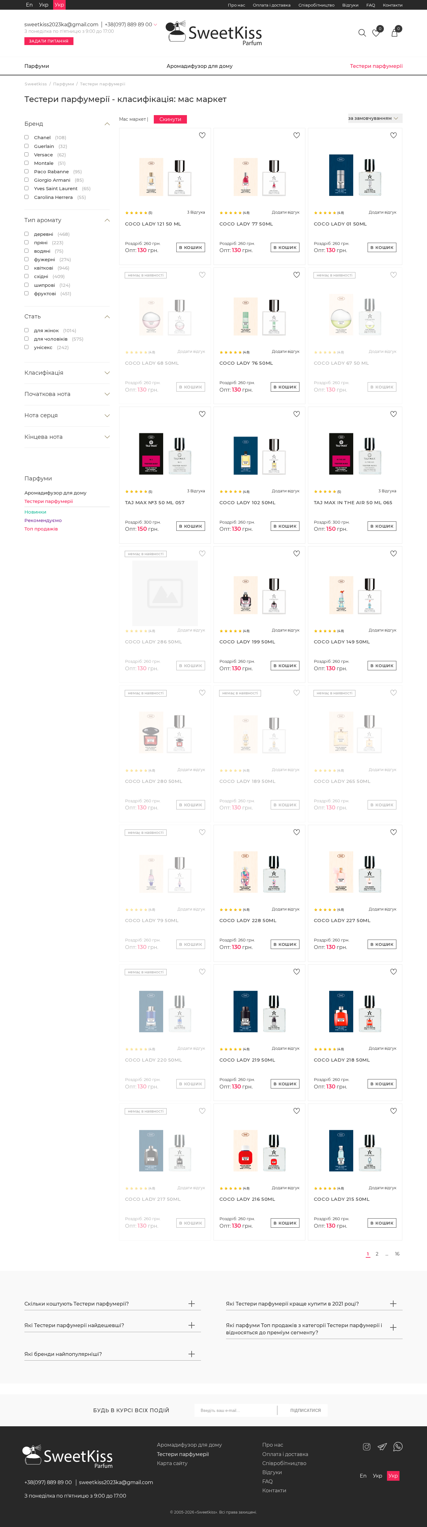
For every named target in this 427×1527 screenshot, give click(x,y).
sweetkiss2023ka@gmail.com (61, 25)
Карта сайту (172, 1463)
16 (397, 1254)
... (386, 1254)
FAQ (370, 5)
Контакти (393, 5)
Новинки (35, 512)
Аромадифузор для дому (200, 66)
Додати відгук (285, 212)
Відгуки (350, 5)
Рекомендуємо (43, 520)
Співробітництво (316, 5)
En (29, 5)
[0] (376, 35)
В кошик (190, 247)
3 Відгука (196, 212)
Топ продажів (41, 529)
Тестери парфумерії (48, 501)
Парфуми (36, 66)
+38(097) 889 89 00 (48, 1482)
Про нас (236, 5)
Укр (43, 5)
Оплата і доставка (272, 5)
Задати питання (49, 41)
